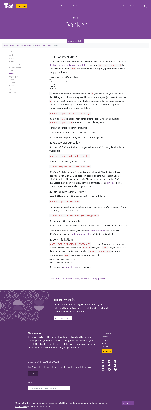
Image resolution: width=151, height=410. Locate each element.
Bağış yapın (87, 6)
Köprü (49, 46)
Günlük (78, 6)
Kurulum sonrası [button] (15, 64)
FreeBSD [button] (12, 83)
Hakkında (55, 6)
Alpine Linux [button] (13, 70)
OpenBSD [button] (12, 89)
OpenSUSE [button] (13, 92)
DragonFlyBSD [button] (14, 76)
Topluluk (71, 6)
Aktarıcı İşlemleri (26, 46)
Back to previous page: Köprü (61, 278)
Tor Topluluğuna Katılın (11, 46)
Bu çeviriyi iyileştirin (97, 278)
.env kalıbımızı (70, 267)
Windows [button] (12, 61)
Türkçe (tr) (121, 6)
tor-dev (110, 182)
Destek (63, 6)
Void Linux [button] (12, 52)
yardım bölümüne (96, 230)
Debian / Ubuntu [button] (15, 67)
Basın (104, 343)
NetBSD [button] (11, 86)
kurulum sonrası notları (81, 234)
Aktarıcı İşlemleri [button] (74, 41)
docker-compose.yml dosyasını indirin (67, 65)
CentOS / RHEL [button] (14, 58)
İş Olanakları (106, 333)
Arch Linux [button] (12, 55)
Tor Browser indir (136, 6)
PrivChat (105, 347)
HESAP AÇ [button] (33, 373)
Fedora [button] (11, 80)
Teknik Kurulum (40, 46)
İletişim (105, 340)
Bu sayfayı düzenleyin (81, 278)
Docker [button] (11, 73)
